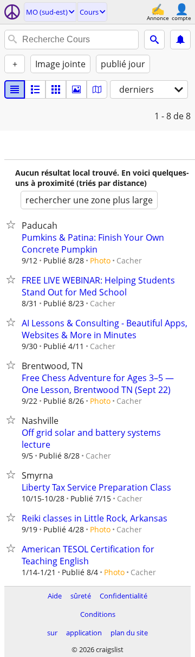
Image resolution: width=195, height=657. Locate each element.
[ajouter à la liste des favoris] (13, 224)
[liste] (14, 89)
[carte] (97, 89)
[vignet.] (35, 89)
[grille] (56, 89)
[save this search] (180, 39)
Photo (100, 260)
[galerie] (76, 89)
